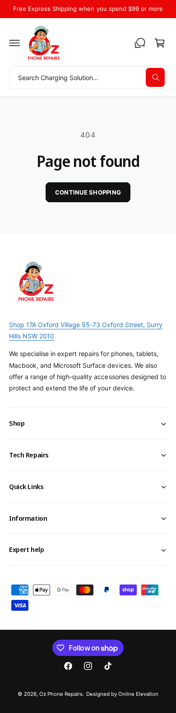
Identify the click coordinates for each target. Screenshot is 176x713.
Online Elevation (138, 694)
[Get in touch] (140, 43)
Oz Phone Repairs (61, 694)
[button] (14, 43)
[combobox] (88, 77)
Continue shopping (88, 192)
